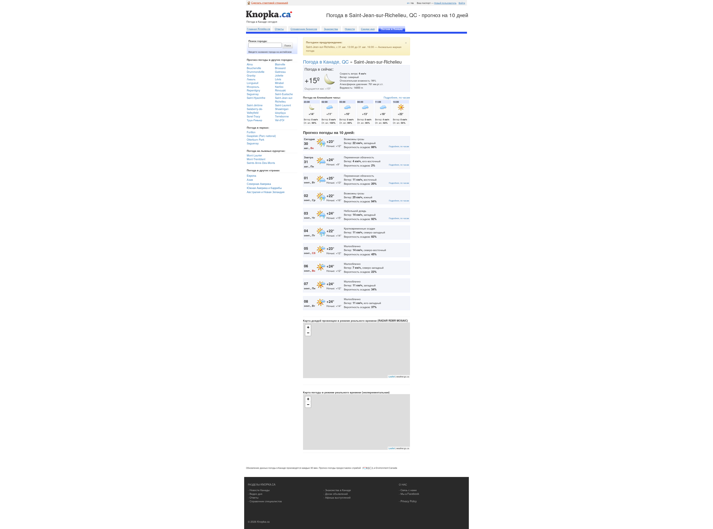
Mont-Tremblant (256, 159)
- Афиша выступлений (337, 497)
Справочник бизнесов (304, 29)
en (408, 2)
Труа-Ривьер (254, 120)
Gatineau (280, 72)
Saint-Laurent (283, 105)
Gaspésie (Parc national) (261, 136)
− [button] (308, 333)
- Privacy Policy (408, 501)
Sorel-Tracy (253, 116)
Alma (250, 64)
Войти (462, 2)
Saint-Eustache (284, 94)
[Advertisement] (443, 97)
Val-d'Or (279, 120)
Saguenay (253, 94)
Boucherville (254, 68)
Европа (251, 175)
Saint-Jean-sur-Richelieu (284, 99)
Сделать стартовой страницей (269, 2)
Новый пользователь (445, 2)
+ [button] (308, 327)
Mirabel (279, 83)
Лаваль (251, 79)
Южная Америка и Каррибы (264, 188)
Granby (251, 75)
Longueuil (252, 83)
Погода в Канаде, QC (326, 61)
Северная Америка (259, 184)
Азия (250, 179)
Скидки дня (368, 29)
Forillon (251, 132)
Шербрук (280, 112)
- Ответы (253, 497)
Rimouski (280, 90)
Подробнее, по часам (397, 97)
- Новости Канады (259, 490)
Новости (350, 29)
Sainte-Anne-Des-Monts (261, 163)
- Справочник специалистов (265, 501)
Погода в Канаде (392, 28)
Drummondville (255, 72)
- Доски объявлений (335, 494)
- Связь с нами (408, 490)
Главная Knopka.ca (258, 29)
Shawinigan (282, 109)
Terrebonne (282, 116)
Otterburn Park (255, 139)
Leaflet (392, 376)
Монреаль (253, 86)
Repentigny (253, 90)
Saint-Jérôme (255, 105)
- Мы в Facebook (409, 494)
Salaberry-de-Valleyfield (255, 110)
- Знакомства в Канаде (337, 490)
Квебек (279, 86)
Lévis (278, 79)
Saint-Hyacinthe (256, 98)
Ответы (279, 29)
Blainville (280, 64)
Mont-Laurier (254, 155)
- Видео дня (255, 494)
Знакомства (331, 29)
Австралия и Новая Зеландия (265, 192)
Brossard (280, 68)
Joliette (279, 75)
